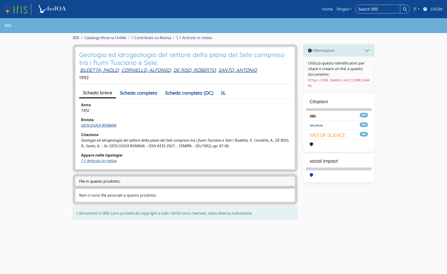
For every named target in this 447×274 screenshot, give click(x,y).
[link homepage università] (53, 9)
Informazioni (323, 50)
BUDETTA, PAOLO (99, 70)
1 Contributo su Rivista (151, 37)
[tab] (223, 93)
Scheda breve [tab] (97, 93)
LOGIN (436, 9)
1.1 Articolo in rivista (194, 37)
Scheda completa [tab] (138, 93)
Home (327, 9)
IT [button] (415, 9)
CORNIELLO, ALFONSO (145, 70)
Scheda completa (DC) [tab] (189, 93)
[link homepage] (17, 9)
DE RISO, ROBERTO (194, 70)
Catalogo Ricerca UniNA (105, 37)
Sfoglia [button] (343, 9)
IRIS (76, 37)
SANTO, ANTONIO (237, 70)
